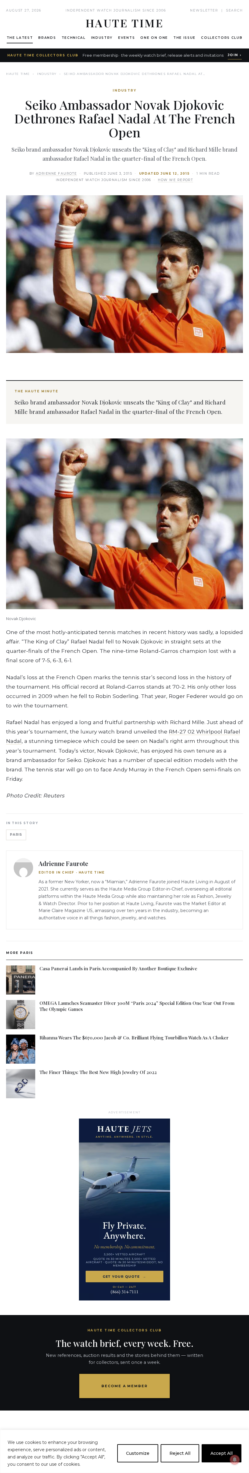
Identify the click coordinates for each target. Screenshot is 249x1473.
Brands (47, 38)
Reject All (179, 1453)
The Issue (184, 38)
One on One (154, 38)
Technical (74, 38)
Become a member (124, 1386)
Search (234, 10)
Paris (16, 835)
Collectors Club (221, 38)
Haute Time (18, 74)
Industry (102, 38)
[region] (124, 1451)
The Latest (20, 38)
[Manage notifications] (235, 1460)
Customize (137, 1453)
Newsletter (204, 10)
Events (126, 38)
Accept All (221, 1453)
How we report (175, 180)
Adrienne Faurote (56, 174)
